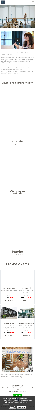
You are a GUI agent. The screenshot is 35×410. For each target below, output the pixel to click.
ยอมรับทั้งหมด (21, 407)
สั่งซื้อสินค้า (9, 300)
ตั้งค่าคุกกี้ (12, 407)
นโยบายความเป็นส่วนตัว (20, 402)
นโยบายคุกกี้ (6, 404)
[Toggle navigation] (33, 2)
